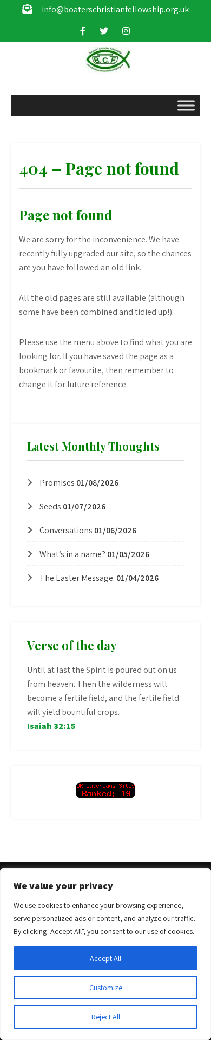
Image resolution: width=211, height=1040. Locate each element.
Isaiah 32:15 (51, 726)
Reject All (105, 1017)
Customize (105, 987)
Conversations (66, 530)
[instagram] (126, 31)
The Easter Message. (77, 578)
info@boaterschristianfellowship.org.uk (115, 9)
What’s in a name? (72, 554)
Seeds (50, 506)
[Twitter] (104, 31)
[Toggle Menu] (186, 105)
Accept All (105, 958)
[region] (105, 954)
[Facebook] (83, 31)
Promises (57, 482)
